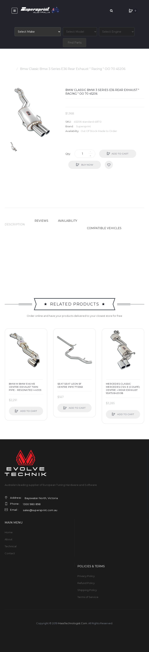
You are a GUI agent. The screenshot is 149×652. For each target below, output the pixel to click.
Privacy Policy (86, 576)
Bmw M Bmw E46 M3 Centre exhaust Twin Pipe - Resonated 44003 (25, 386)
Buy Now (87, 164)
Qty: (68, 153)
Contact (10, 553)
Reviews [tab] (41, 221)
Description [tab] (15, 224)
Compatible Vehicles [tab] (104, 228)
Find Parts (74, 42)
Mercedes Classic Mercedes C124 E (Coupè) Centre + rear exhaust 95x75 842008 (123, 388)
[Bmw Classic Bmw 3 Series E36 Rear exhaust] (14, 146)
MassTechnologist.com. (73, 623)
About (8, 539)
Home (9, 69)
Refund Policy (86, 583)
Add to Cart (120, 153)
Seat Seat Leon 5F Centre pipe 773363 (70, 385)
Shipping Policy (87, 590)
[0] (131, 11)
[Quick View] (10, 348)
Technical (10, 546)
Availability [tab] (67, 221)
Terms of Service (87, 597)
